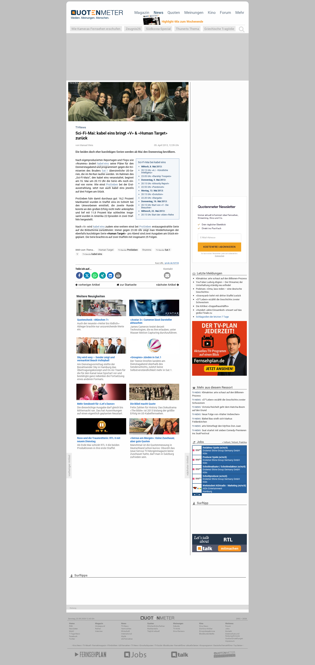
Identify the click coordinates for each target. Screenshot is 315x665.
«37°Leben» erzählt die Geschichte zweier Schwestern (218, 301)
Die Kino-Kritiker (205, 628)
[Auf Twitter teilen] (87, 276)
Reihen (98, 628)
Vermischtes (126, 628)
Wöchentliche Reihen (156, 626)
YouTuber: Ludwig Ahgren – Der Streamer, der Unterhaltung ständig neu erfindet (219, 283)
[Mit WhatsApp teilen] (95, 276)
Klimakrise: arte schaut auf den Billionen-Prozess (221, 278)
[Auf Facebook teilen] (79, 276)
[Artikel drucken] (118, 276)
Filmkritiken (112, 645)
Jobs (227, 628)
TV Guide (158, 645)
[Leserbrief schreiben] (167, 276)
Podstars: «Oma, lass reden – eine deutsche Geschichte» (219, 290)
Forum (225, 12)
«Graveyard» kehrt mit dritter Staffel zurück (218, 295)
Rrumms (146, 249)
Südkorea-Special (158, 29)
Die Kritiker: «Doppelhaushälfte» (212, 306)
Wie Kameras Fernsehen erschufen (95, 29)
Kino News (77, 645)
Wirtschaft (125, 631)
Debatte (176, 626)
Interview (99, 631)
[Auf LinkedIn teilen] (110, 276)
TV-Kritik (176, 628)
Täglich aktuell (153, 631)
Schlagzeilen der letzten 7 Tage (212, 316)
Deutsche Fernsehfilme (222, 645)
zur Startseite (128, 284)
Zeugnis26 (133, 29)
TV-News (125, 626)
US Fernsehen (124, 645)
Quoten (174, 12)
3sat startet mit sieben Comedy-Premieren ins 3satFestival (219, 432)
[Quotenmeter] (97, 14)
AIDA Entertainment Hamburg (224, 488)
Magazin (141, 12)
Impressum (230, 641)
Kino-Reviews (178, 631)
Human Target (106, 249)
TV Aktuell (87, 645)
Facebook (73, 636)
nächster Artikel (166, 284)
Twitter (72, 639)
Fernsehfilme (179, 645)
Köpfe (123, 636)
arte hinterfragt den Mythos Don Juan (216, 425)
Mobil (71, 631)
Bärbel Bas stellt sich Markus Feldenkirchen (212, 420)
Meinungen (193, 12)
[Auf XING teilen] (102, 276)
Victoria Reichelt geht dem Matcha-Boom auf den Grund (218, 408)
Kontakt (228, 631)
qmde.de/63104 (172, 263)
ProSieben (112, 184)
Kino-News (203, 626)
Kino (212, 12)
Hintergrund (100, 626)
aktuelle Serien (192, 645)
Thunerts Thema (187, 29)
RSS (71, 626)
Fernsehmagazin (99, 645)
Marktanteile (152, 628)
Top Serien (238, 645)
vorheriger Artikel (89, 284)
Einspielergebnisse (207, 631)
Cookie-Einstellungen (234, 638)
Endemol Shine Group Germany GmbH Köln (221, 450)
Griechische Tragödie (219, 29)
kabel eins (103, 163)
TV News (134, 645)
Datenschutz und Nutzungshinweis (232, 635)
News (158, 12)
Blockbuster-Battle (206, 634)
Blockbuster (168, 645)
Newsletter (73, 628)
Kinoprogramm (206, 645)
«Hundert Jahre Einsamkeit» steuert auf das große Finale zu (219, 311)
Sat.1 (105, 170)
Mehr (239, 12)
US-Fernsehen (127, 639)
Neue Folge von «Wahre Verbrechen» (216, 414)
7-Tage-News (74, 634)
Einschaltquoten (146, 645)
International (126, 634)
